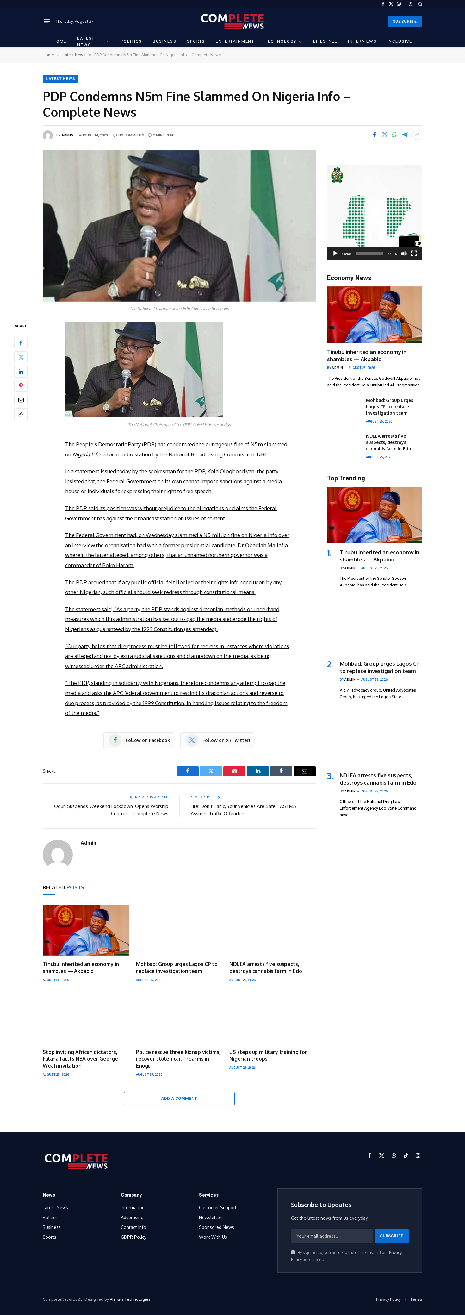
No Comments (131, 135)
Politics (131, 41)
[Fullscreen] (414, 253)
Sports (196, 41)
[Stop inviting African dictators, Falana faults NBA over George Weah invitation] (86, 1018)
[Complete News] (232, 21)
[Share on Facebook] (374, 135)
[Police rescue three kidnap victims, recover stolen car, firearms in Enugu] (179, 1018)
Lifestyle (325, 41)
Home (59, 41)
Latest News (86, 41)
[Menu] (47, 21)
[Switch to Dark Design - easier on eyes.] (410, 4)
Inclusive (400, 41)
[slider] (369, 253)
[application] (374, 212)
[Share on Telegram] (405, 135)
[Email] (21, 400)
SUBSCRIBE (405, 21)
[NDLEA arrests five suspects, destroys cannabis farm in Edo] (272, 930)
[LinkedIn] (21, 371)
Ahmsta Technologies (130, 1299)
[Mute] (404, 253)
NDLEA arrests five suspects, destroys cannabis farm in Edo (265, 967)
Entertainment (235, 41)
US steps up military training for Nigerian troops (268, 1055)
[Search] (419, 4)
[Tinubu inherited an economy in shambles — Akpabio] (86, 930)
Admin (68, 135)
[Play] (335, 253)
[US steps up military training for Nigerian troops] (272, 1018)
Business (165, 41)
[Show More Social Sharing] (417, 135)
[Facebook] (21, 343)
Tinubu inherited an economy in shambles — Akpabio (81, 967)
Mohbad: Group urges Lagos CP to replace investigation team (177, 967)
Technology (280, 41)
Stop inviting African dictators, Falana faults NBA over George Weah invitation (80, 1059)
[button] (375, 212)
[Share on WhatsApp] (395, 135)
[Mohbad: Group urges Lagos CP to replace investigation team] (179, 930)
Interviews (362, 41)
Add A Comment (179, 1098)
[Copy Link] (21, 414)
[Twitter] (21, 357)
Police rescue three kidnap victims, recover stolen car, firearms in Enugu (178, 1059)
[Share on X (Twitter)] (384, 135)
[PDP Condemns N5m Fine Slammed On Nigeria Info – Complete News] (179, 226)
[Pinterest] (21, 385)
